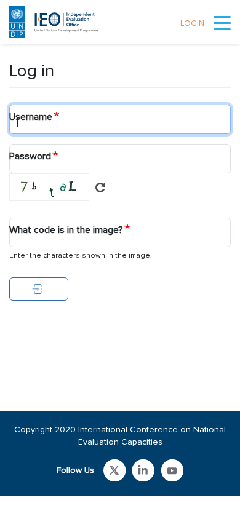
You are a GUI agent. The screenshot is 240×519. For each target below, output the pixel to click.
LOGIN (192, 24)
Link (114, 470)
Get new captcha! (100, 187)
